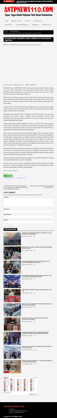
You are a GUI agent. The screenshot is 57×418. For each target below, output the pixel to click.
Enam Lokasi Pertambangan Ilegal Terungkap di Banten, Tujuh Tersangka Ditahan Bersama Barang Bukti (36, 276)
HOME (6, 21)
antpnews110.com (19, 412)
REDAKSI (12, 409)
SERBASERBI (35, 25)
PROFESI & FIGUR (46, 25)
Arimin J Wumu (20, 85)
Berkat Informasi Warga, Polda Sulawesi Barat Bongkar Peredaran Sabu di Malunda (35, 318)
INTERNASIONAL (37, 21)
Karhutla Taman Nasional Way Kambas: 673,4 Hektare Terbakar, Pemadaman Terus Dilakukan (37, 233)
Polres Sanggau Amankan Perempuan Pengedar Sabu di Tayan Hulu (36, 290)
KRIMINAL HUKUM (16, 21)
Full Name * (6, 209)
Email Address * (7, 214)
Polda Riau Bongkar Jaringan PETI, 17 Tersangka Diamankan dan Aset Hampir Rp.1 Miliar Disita (37, 361)
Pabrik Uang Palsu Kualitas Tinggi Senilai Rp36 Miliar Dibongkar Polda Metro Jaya (35, 2)
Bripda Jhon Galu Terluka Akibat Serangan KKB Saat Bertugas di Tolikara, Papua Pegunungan (37, 304)
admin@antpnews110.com (20, 411)
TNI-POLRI (27, 21)
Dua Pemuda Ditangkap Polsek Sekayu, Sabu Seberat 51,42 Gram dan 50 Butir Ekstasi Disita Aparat (36, 262)
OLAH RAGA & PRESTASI (22, 25)
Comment (6, 197)
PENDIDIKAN (8, 25)
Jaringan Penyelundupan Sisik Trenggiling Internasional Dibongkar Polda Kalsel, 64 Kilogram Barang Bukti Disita (35, 333)
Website (5, 220)
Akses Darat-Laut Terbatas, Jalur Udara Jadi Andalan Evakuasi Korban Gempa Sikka (37, 347)
